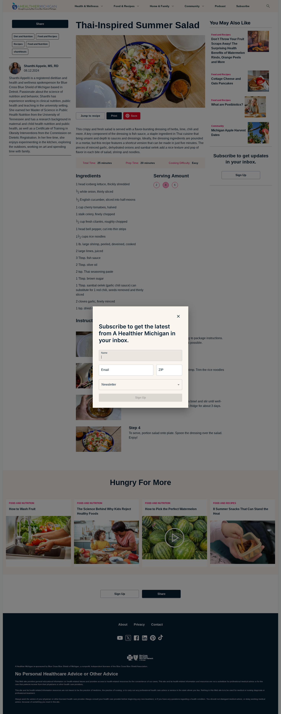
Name (104, 353)
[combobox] (140, 384)
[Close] (178, 316)
